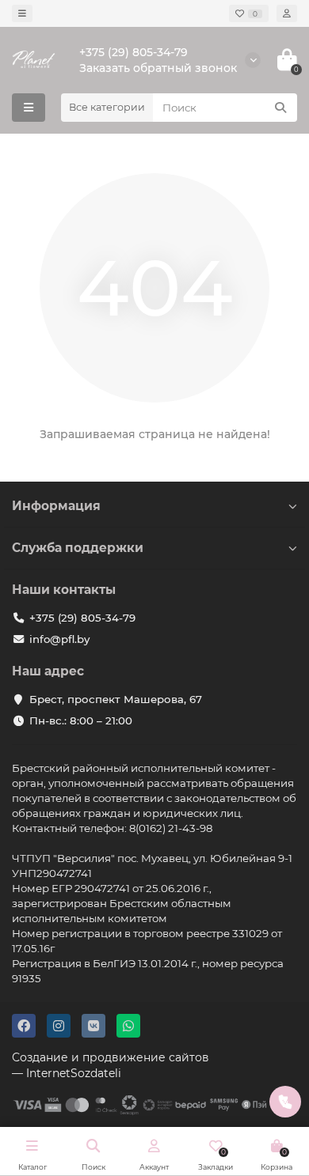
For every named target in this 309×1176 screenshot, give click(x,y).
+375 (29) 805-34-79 (133, 52)
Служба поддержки (77, 547)
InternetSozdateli (73, 1073)
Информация (56, 505)
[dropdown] (22, 13)
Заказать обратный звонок (158, 68)
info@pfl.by (59, 639)
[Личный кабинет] (287, 13)
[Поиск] (280, 107)
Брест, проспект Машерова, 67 (115, 699)
